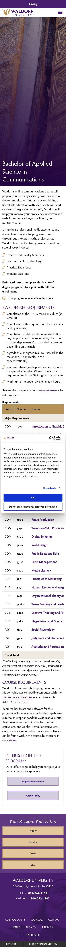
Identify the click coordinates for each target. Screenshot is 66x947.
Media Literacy (41, 570)
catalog (11, 740)
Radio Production (42, 519)
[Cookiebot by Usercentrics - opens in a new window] (49, 438)
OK (33, 497)
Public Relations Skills (45, 553)
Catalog (37, 919)
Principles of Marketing (46, 578)
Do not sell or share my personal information (33, 506)
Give (33, 864)
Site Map (47, 927)
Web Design (39, 545)
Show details (49, 488)
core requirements (48, 390)
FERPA (16, 927)
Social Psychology (43, 629)
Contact (54, 919)
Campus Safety (15, 919)
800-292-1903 (40, 898)
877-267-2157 (37, 893)
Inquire (33, 842)
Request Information (33, 781)
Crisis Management (44, 562)
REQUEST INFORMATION (43, 944)
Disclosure (33, 935)
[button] (60, 12)
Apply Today (33, 795)
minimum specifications (17, 697)
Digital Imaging (41, 536)
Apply (33, 830)
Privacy (31, 927)
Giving (33, 4)
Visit (33, 853)
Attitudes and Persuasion (47, 646)
